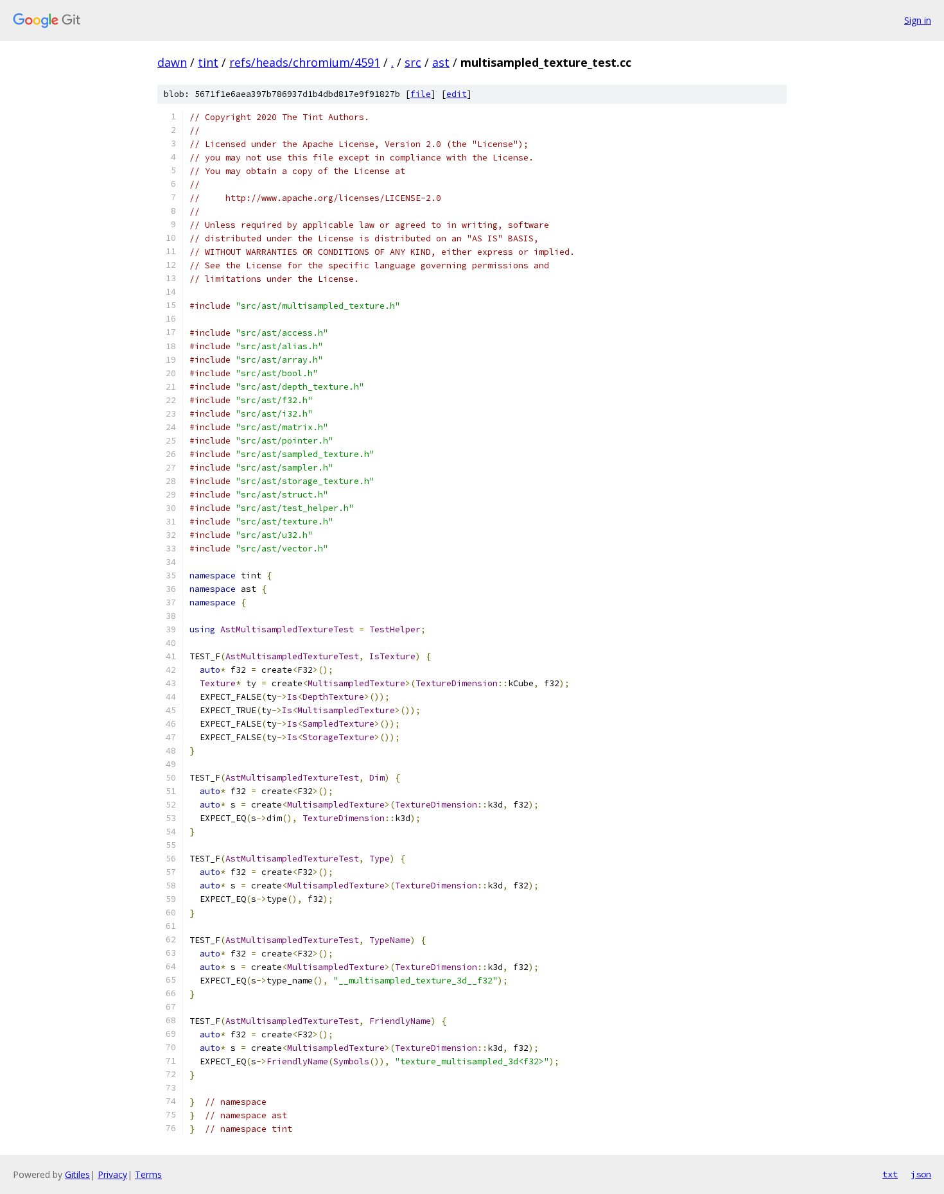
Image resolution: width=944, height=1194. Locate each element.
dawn (172, 62)
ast (441, 62)
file (420, 94)
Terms (148, 1174)
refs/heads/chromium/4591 (304, 62)
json (921, 1174)
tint (208, 62)
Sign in (917, 20)
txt (890, 1174)
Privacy (112, 1174)
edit (456, 94)
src (413, 62)
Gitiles (77, 1174)
